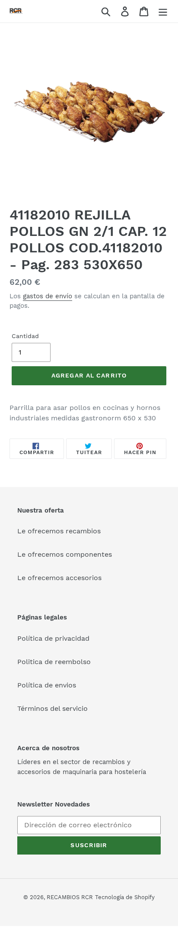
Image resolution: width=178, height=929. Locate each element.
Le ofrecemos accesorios (59, 578)
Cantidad (25, 335)
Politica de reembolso (54, 662)
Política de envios (46, 685)
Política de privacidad (53, 638)
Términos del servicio (52, 708)
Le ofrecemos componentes (64, 554)
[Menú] (162, 11)
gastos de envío (47, 296)
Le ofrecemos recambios (59, 531)
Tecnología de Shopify (125, 897)
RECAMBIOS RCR (70, 897)
